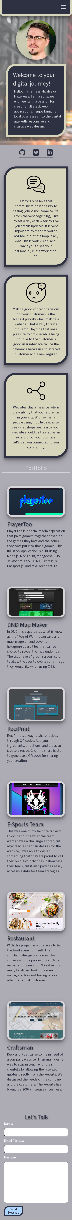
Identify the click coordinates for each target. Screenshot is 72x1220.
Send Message (13, 1211)
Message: (10, 1157)
